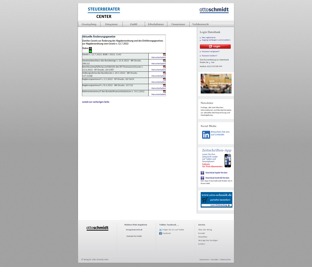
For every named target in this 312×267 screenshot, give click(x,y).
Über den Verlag (205, 230)
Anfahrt (201, 244)
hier (213, 62)
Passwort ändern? (209, 56)
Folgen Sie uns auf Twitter (173, 230)
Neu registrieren (209, 38)
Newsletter (202, 237)
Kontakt (201, 233)
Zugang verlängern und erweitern (216, 40)
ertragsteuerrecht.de (134, 230)
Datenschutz (225, 260)
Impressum (204, 260)
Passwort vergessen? (211, 51)
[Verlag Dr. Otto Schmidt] (103, 13)
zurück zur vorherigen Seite (95, 102)
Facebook (166, 233)
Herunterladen (158, 57)
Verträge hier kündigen (208, 240)
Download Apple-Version (216, 173)
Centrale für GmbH (134, 236)
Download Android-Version (217, 178)
